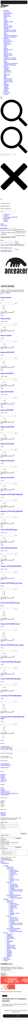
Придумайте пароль (20, 231)
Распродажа (7, 218)
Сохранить (23, 833)
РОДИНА (6, 85)
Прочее (6, 20)
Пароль (17, 243)
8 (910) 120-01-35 (5, 746)
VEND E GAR (7, 80)
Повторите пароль (20, 235)
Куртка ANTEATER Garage (10, 603)
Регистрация (4, 225)
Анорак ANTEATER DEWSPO (11, 566)
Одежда (6, 24)
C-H (5, 73)
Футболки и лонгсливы (10, 31)
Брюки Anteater (6, 297)
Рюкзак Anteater (6, 335)
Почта (17, 241)
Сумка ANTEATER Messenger (11, 662)
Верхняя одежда (8, 27)
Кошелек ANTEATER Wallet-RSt (12, 494)
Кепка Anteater (6, 318)
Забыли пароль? (5, 245)
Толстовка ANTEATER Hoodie (11, 695)
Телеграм (3, 815)
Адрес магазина (5, 794)
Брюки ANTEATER (7, 352)
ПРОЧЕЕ (6, 84)
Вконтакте (3, 812)
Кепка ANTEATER (7, 373)
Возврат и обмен (5, 791)
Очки (5, 18)
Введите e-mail (19, 229)
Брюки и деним (8, 25)
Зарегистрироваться (6, 237)
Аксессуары (7, 11)
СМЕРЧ (6, 87)
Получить (3, 974)
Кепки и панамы (8, 13)
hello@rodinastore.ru (6, 765)
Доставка (3, 790)
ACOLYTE (7, 67)
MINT (5, 76)
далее (2, 740)
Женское (6, 38)
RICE (5, 77)
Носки (5, 17)
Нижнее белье (7, 16)
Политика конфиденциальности (9, 793)
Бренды (6, 66)
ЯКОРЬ (6, 90)
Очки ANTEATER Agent (9, 529)
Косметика (6, 14)
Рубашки (6, 28)
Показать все (10, 867)
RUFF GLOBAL (8, 78)
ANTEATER (7, 70)
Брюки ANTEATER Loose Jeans (11, 583)
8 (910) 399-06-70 (5, 763)
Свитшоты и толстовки (10, 30)
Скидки (6, 94)
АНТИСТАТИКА (8, 81)
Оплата (3, 789)
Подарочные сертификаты (11, 35)
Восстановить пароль (6, 251)
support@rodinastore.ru (6, 747)
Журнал (6, 221)
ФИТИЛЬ (6, 88)
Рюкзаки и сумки (8, 21)
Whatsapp (3, 814)
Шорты (6, 34)
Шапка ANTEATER (7, 427)
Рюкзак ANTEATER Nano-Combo (12, 645)
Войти (2, 223)
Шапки (6, 23)
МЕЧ (5, 83)
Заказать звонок (5, 767)
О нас (2, 787)
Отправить (18, 838)
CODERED (7, 74)
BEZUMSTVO (8, 71)
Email (16, 249)
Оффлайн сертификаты (10, 37)
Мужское (6, 10)
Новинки (6, 91)
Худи (5, 32)
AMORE (6, 69)
